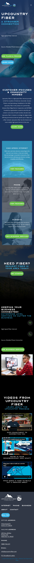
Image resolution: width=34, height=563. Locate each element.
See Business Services (13, 349)
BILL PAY (5, 515)
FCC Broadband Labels (8, 556)
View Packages (17, 169)
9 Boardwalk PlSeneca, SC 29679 (6, 525)
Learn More (7, 62)
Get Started (17, 273)
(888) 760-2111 (5, 544)
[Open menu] (31, 5)
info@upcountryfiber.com (9, 551)
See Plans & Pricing (11, 56)
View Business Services (17, 236)
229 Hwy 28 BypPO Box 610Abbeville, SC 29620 (7, 534)
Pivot (17, 560)
